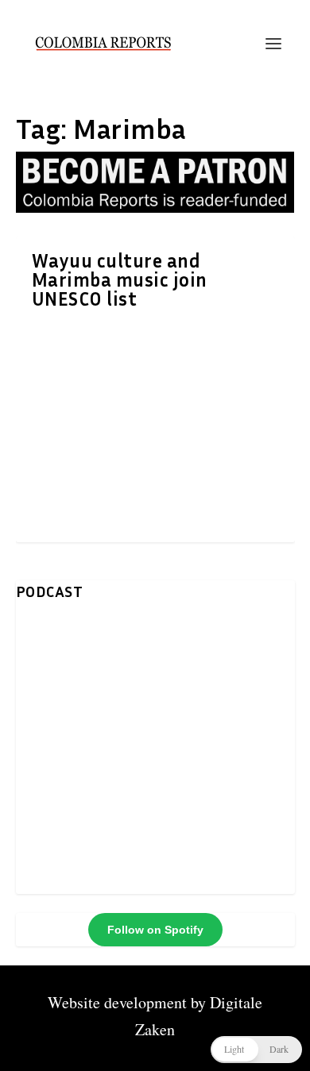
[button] (256, 1049)
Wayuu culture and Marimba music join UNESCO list (119, 279)
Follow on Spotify (155, 929)
